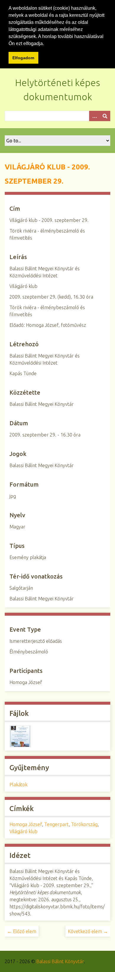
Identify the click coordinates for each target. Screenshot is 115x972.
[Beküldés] (105, 116)
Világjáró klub (23, 831)
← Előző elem (21, 931)
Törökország (84, 824)
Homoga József (25, 824)
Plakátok (18, 784)
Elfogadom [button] (23, 57)
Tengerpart (56, 824)
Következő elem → (88, 931)
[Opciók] (94, 116)
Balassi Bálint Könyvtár (60, 961)
